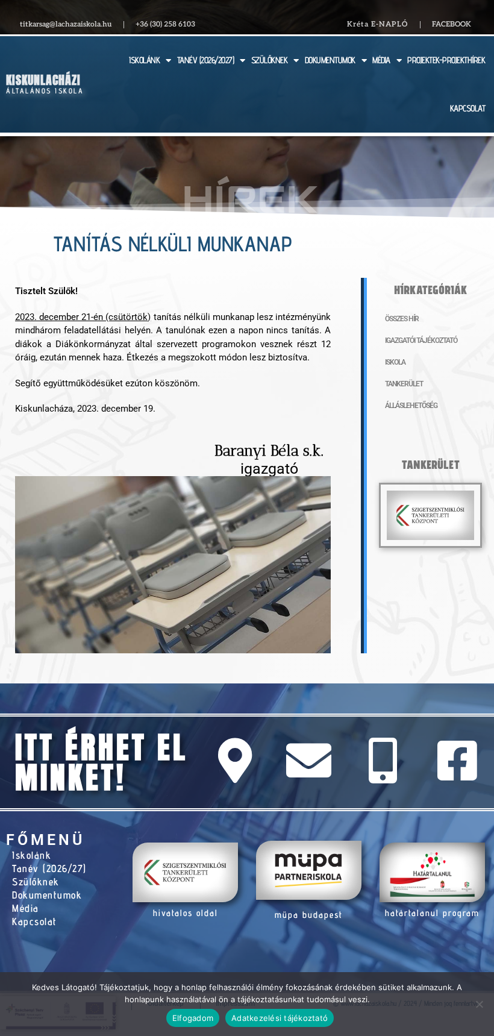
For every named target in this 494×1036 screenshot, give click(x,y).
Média (25, 908)
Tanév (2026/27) (49, 868)
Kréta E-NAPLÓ (377, 24)
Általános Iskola (45, 90)
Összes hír (402, 319)
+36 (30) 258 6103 (165, 24)
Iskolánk (31, 855)
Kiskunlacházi (43, 80)
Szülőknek (36, 882)
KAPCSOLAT (468, 108)
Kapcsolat (34, 921)
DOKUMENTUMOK (330, 60)
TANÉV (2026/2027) (205, 60)
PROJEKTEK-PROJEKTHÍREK (446, 60)
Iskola (395, 362)
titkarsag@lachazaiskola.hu (65, 24)
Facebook (451, 24)
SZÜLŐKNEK (269, 60)
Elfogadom (192, 1018)
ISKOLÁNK (144, 60)
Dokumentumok (47, 895)
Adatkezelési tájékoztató (279, 1018)
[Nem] (479, 1004)
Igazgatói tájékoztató (421, 340)
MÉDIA (381, 60)
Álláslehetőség (411, 405)
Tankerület (404, 384)
